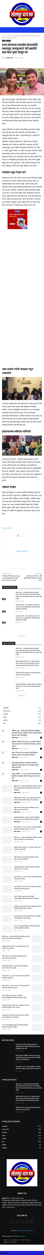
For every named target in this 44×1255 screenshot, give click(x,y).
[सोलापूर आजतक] (22, 13)
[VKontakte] (32, 1222)
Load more (21, 695)
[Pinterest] (20, 63)
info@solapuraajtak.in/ (26, 1230)
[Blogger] (12, 1222)
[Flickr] (22, 1222)
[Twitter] (15, 63)
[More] (29, 63)
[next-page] (6, 627)
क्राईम (8, 36)
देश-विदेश (8, 40)
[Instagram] (27, 1222)
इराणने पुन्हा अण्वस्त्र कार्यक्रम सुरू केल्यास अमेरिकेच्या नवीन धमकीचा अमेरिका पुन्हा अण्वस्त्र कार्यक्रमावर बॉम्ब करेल (28, 1046)
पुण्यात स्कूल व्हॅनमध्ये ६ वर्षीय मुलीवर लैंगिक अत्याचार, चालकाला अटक (33, 578)
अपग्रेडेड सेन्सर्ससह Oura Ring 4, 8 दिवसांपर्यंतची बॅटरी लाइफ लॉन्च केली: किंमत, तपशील (11, 578)
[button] (3, 30)
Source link (6, 528)
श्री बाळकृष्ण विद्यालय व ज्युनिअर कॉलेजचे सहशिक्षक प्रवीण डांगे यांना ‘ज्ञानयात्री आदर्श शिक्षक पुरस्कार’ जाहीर (29, 686)
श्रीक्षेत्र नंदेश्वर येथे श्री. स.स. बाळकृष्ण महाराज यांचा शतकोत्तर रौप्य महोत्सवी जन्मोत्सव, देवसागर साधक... (26, 744)
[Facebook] (10, 63)
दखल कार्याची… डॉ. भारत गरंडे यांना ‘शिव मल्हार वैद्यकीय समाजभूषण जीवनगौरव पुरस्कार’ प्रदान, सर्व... (26, 776)
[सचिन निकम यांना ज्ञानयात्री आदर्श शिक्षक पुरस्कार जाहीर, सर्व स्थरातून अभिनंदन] (8, 676)
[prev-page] (3, 627)
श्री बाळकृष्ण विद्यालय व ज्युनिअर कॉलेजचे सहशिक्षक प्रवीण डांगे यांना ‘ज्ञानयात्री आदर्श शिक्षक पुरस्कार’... (25, 765)
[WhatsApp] (25, 63)
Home (4, 36)
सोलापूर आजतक (9, 58)
